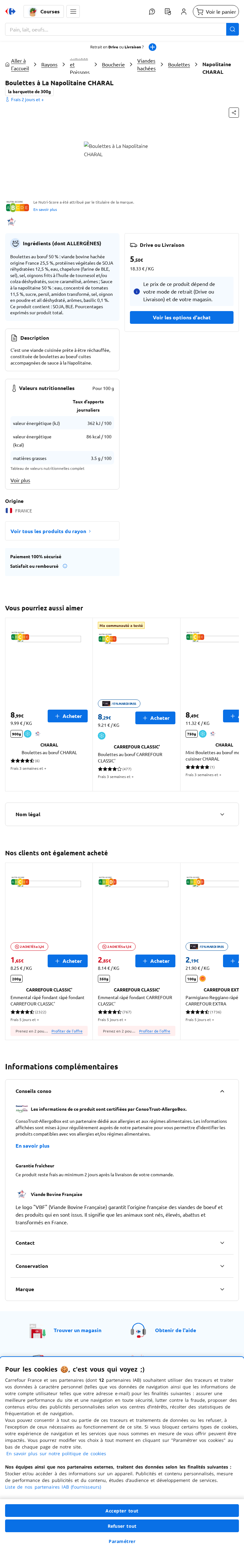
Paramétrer (122, 1541)
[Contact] (222, 1242)
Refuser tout (122, 1526)
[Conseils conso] (222, 1091)
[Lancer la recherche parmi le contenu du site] (233, 29)
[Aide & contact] (152, 11)
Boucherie (113, 64)
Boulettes (179, 64)
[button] (73, 11)
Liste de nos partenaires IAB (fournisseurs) (53, 1487)
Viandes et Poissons (80, 64)
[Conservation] (222, 1266)
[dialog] (122, 1453)
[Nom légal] (222, 814)
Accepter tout (122, 1511)
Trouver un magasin (77, 1330)
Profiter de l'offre (67, 1030)
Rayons (49, 64)
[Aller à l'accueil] (10, 11)
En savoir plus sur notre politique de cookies (56, 1453)
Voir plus (20, 480)
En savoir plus (45, 209)
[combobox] (122, 29)
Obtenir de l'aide (175, 1330)
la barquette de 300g (29, 91)
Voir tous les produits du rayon (48, 531)
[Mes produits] (167, 11)
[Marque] (222, 1289)
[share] (234, 113)
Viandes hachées (146, 64)
